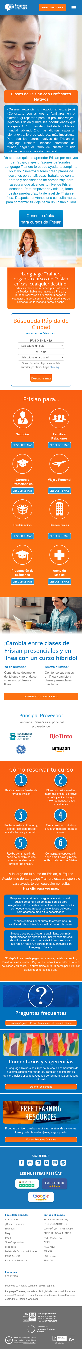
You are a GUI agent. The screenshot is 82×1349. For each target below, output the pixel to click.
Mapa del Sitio (12, 1256)
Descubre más (41, 378)
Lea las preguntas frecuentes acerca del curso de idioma (41, 1023)
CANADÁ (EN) (51, 1228)
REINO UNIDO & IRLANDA (57, 1233)
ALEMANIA (49, 1246)
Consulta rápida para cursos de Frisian (41, 218)
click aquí (55, 367)
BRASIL (47, 1242)
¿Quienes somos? (14, 1224)
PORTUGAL (50, 1256)
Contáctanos (12, 1219)
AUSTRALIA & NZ (53, 1237)
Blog (7, 1233)
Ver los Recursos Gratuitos (41, 1139)
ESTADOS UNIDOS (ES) (55, 1224)
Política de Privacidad (16, 1260)
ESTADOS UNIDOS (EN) (56, 1219)
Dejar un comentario (41, 1086)
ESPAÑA (48, 1251)
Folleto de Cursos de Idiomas (21, 1251)
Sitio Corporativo (14, 1242)
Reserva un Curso (52, 7)
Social (8, 1237)
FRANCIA (48, 1260)
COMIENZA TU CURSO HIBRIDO (41, 696)
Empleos (9, 1228)
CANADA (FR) (67, 1228)
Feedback (10, 1246)
